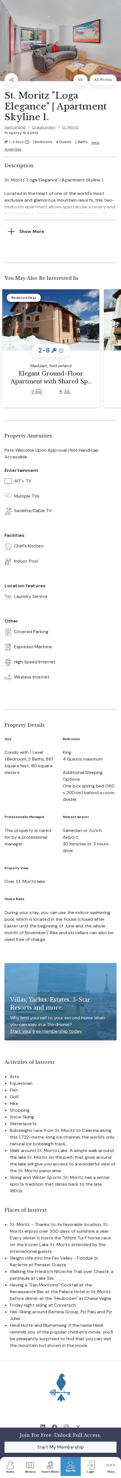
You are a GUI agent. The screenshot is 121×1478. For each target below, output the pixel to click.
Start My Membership (60, 1447)
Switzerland (15, 127)
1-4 (19, 142)
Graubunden (43, 127)
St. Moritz (70, 127)
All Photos (103, 79)
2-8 (50, 350)
